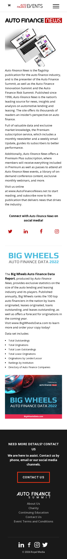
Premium (43, 130)
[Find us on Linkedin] (21, 545)
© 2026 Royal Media (33, 552)
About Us (33, 504)
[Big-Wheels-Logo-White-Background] (33, 258)
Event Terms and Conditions (33, 521)
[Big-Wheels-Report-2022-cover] (33, 397)
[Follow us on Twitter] (45, 545)
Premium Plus (14, 158)
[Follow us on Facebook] (29, 545)
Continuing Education (34, 512)
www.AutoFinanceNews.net (28, 191)
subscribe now (33, 195)
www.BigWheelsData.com (30, 323)
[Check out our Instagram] (37, 545)
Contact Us (34, 517)
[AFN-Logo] (33, 20)
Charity (34, 508)
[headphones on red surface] (33, 47)
